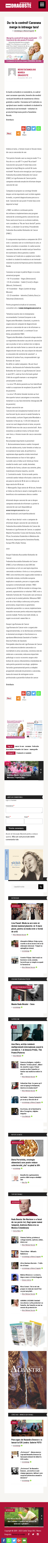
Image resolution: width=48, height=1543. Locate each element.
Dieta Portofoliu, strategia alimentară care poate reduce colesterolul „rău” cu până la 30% (25, 1163)
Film (13, 1027)
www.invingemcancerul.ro (15, 510)
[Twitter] (33, 128)
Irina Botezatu (26, 1116)
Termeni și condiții (18, 1534)
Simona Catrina (26, 1280)
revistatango (25, 951)
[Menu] (42, 4)
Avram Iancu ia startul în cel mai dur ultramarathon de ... (22, 1522)
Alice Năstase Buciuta (19, 935)
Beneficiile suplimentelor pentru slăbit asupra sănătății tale (30, 1177)
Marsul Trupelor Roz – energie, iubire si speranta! (21, 776)
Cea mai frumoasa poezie (21, 987)
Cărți (14, 1423)
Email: (26, 817)
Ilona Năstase (17, 1056)
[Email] (24, 1540)
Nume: (8, 817)
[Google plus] (23, 128)
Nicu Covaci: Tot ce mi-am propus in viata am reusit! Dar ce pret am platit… (31, 1289)
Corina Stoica (17, 1231)
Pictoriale (10, 764)
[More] (18, 133)
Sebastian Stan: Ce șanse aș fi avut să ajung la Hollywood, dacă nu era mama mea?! (31, 1085)
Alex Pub (24, 1182)
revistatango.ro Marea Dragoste (24, 31)
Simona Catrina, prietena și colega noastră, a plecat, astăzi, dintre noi (31, 1240)
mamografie (34, 749)
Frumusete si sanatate (24, 753)
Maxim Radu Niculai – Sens (23, 1004)
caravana (28, 746)
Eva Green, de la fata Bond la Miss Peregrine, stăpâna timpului (30, 1111)
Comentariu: (10, 806)
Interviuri (16, 906)
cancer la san (19, 746)
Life (7, 1510)
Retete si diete (17, 1143)
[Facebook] (3, 1540)
